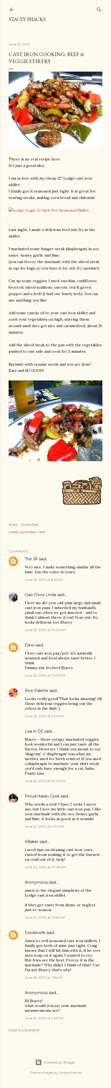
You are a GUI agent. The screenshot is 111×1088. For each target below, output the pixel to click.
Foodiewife (35, 932)
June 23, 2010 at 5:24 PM (44, 716)
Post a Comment (24, 1030)
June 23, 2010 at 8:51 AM (44, 580)
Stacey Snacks (27, 19)
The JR (31, 559)
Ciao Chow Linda (40, 594)
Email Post (30, 525)
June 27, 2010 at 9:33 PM (44, 1018)
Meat (42, 532)
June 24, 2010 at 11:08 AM (45, 917)
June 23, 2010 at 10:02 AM (45, 630)
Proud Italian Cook (42, 796)
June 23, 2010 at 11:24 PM (44, 826)
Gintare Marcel (69, 1072)
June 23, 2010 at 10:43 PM (45, 781)
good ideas (28, 532)
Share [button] (13, 525)
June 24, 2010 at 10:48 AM (45, 867)
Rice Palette (36, 690)
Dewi (29, 645)
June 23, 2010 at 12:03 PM (45, 675)
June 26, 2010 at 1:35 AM (44, 977)
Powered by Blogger (60, 1062)
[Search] (99, 8)
